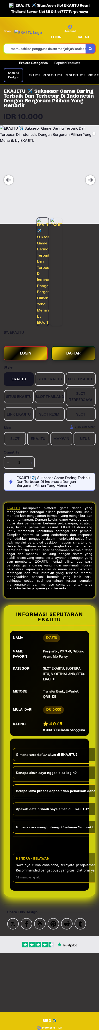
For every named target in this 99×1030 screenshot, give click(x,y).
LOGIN (56, 37)
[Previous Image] (8, 180)
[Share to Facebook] (26, 923)
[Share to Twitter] (13, 923)
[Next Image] (90, 180)
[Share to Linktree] (40, 923)
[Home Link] (28, 33)
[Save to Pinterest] (53, 923)
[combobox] (45, 48)
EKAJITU (13, 508)
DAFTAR (82, 37)
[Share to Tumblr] (80, 923)
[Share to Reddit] (67, 923)
